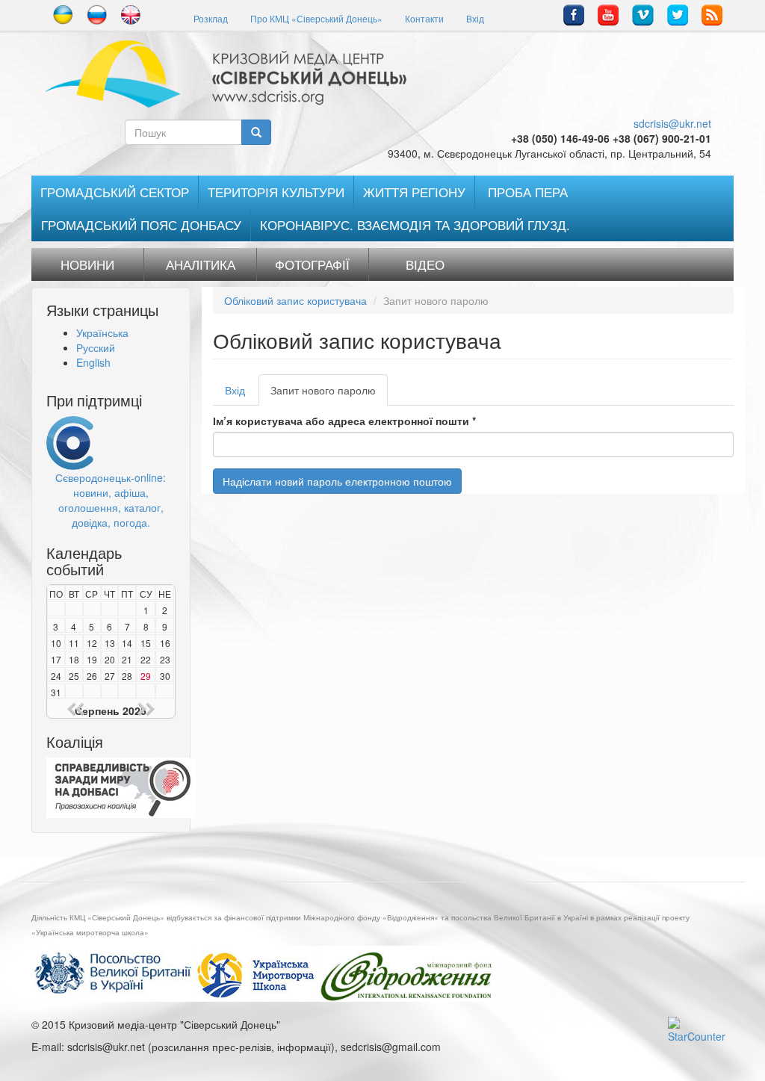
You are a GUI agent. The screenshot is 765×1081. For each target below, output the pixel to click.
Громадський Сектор (114, 192)
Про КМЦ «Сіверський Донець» (316, 18)
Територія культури (276, 192)
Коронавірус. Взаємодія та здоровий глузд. (415, 225)
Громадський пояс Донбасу (141, 225)
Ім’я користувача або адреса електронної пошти (344, 420)
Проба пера (528, 192)
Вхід (475, 18)
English (93, 362)
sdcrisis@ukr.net (672, 123)
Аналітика (200, 264)
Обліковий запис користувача (295, 300)
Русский (95, 347)
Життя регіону (414, 192)
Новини (87, 264)
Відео (425, 264)
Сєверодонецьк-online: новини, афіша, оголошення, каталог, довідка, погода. (110, 500)
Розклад (210, 18)
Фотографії (312, 264)
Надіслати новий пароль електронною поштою (337, 481)
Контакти (424, 18)
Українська (102, 332)
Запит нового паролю (329, 394)
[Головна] (231, 74)
